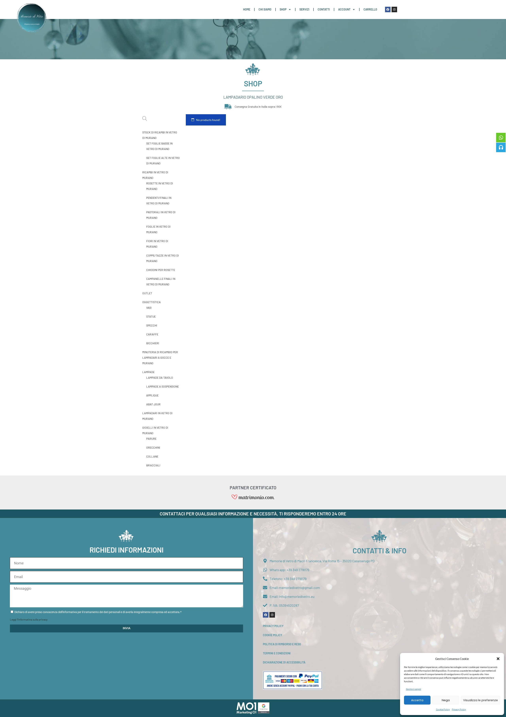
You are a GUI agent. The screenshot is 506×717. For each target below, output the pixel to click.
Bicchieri (152, 343)
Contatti (324, 9)
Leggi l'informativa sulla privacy (28, 619)
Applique (152, 395)
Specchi (151, 325)
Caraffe (152, 334)
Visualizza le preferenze (480, 700)
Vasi (149, 307)
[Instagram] (394, 9)
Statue (151, 316)
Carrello (370, 9)
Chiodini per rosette (160, 270)
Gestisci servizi (413, 689)
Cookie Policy (443, 709)
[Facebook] (388, 9)
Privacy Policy (459, 709)
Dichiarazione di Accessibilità (284, 662)
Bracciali (153, 465)
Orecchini (153, 447)
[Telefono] (501, 147)
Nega (446, 700)
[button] (498, 659)
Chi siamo (265, 9)
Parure (151, 438)
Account (344, 9)
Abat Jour (153, 404)
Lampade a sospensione (162, 386)
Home (246, 9)
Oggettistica (151, 302)
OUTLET (147, 293)
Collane (152, 456)
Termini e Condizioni (277, 653)
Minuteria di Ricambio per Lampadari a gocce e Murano (160, 357)
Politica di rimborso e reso (282, 644)
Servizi (304, 9)
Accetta (417, 700)
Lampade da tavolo (159, 377)
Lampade (148, 372)
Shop (283, 9)
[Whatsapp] (501, 137)
